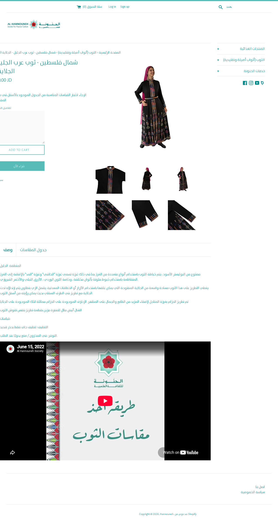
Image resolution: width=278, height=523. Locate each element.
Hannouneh (167, 514)
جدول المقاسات (33, 249)
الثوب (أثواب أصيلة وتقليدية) (241, 59)
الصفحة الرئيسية (110, 52)
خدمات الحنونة (241, 71)
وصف (8, 249)
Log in (112, 6)
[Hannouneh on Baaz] (263, 82)
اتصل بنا (260, 487)
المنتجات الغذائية (241, 48)
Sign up (124, 6)
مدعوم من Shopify (186, 514)
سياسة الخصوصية (253, 492)
